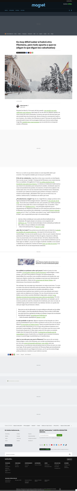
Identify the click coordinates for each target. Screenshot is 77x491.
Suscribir (59, 435)
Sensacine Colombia (27, 482)
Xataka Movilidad (31, 436)
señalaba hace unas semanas (30, 122)
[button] (24, 105)
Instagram (54, 445)
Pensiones (24, 33)
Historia (22, 10)
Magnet (38, 5)
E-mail (32, 52)
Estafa (45, 33)
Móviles (6, 436)
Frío (48, 33)
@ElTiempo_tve (22, 223)
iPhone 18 (30, 33)
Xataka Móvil (7, 466)
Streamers (11, 10)
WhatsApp (44, 445)
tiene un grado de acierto (49, 243)
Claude (38, 425)
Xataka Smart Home (7, 470)
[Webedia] (69, 1)
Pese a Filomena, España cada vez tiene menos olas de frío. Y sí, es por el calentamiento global (47, 262)
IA (37, 33)
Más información (47, 489)
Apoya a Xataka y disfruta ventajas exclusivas (59, 449)
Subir (68, 459)
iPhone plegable (27, 425)
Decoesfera (57, 466)
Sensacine (27, 464)
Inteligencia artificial (32, 438)
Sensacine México (28, 480)
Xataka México (8, 480)
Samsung (19, 438)
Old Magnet (28, 354)
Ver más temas (8, 445)
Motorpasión (47, 464)
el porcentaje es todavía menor (30, 324)
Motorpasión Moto (48, 466)
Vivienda (17, 10)
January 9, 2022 (39, 227)
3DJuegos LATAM (18, 480)
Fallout (19, 33)
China (15, 33)
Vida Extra (17, 466)
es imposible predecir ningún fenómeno (34, 272)
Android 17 (33, 425)
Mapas (6, 10)
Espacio (29, 433)
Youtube (52, 445)
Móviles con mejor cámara (47, 425)
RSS (59, 445)
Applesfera (7, 468)
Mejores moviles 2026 (18, 425)
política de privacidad (56, 437)
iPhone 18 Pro (56, 425)
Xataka (6, 464)
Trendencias (57, 464)
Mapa (52, 33)
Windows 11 (30, 440)
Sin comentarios (21, 52)
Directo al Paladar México (38, 481)
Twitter (69, 10)
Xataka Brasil (7, 481)
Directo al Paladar (38, 464)
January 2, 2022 (40, 317)
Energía (18, 436)
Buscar (70, 454)
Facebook (71, 10)
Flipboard (30, 52)
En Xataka (37, 260)
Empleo (18, 440)
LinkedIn (64, 445)
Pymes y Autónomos (66, 467)
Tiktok (66, 445)
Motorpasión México (47, 481)
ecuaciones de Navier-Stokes (44, 280)
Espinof (26, 466)
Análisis (18, 433)
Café (34, 33)
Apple (6, 438)
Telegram (56, 445)
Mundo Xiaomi (8, 472)
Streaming (7, 433)
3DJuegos (17, 464)
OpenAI (40, 33)
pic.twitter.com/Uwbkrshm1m (39, 315)
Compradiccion (57, 468)
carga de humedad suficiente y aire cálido (36, 343)
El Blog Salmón (67, 464)
